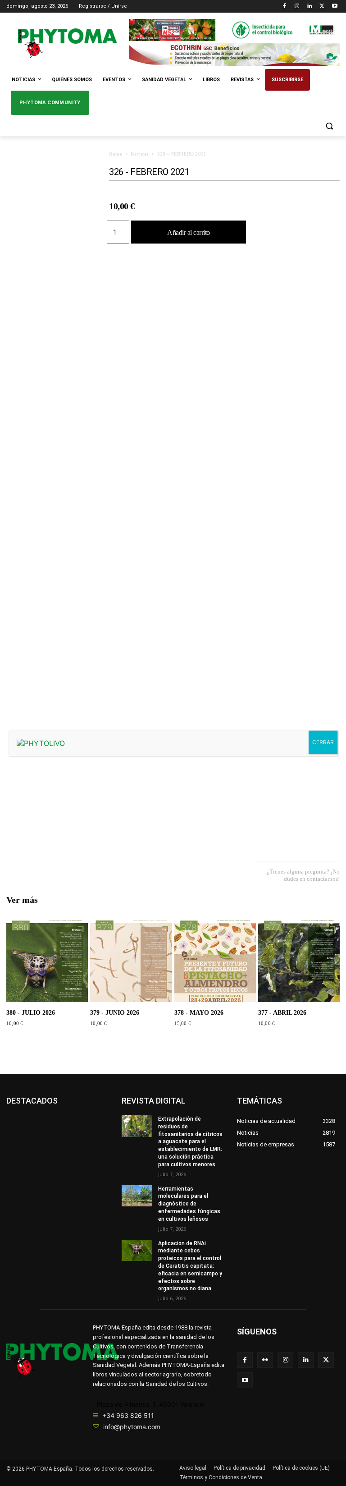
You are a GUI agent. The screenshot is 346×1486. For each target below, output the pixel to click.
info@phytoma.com (131, 1427)
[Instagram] (297, 6)
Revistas (139, 153)
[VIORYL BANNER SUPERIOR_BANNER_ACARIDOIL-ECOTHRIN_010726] (234, 54)
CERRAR (323, 742)
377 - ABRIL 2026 (282, 1012)
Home (115, 153)
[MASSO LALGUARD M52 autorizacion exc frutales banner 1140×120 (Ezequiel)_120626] (234, 30)
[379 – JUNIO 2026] (131, 961)
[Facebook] (284, 6)
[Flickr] (265, 1360)
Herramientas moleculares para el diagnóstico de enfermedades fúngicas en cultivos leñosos (189, 1204)
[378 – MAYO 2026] (215, 961)
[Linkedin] (310, 6)
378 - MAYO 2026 (198, 1012)
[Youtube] (334, 6)
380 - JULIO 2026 (30, 1012)
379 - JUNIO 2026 (114, 1012)
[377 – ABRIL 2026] (299, 961)
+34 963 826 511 (128, 1415)
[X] (322, 6)
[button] (329, 126)
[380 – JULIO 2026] (47, 961)
